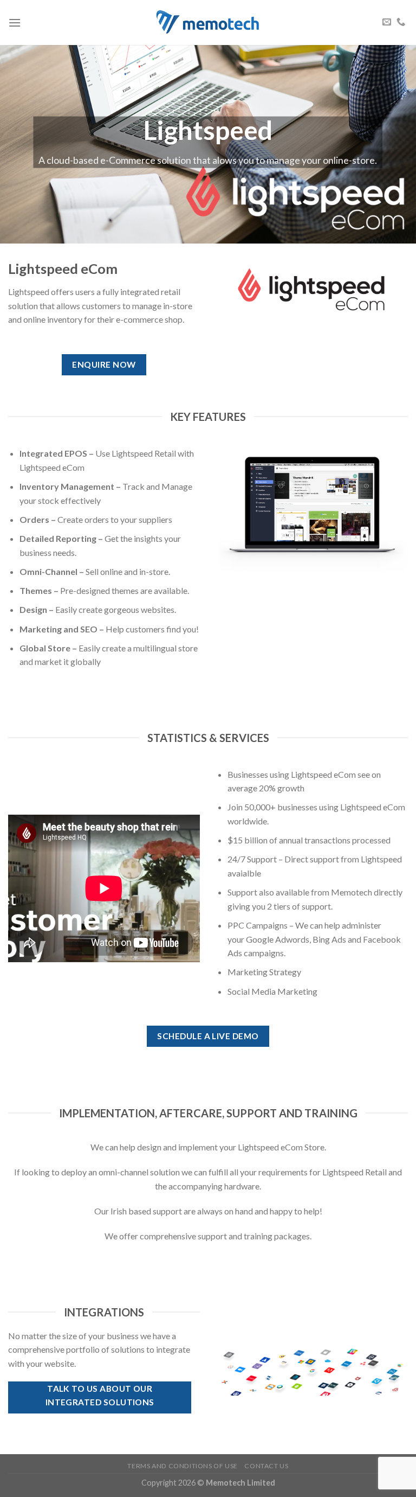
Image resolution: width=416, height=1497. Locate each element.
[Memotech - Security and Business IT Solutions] (208, 22)
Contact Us (266, 1466)
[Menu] (14, 22)
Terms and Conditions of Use (182, 1466)
